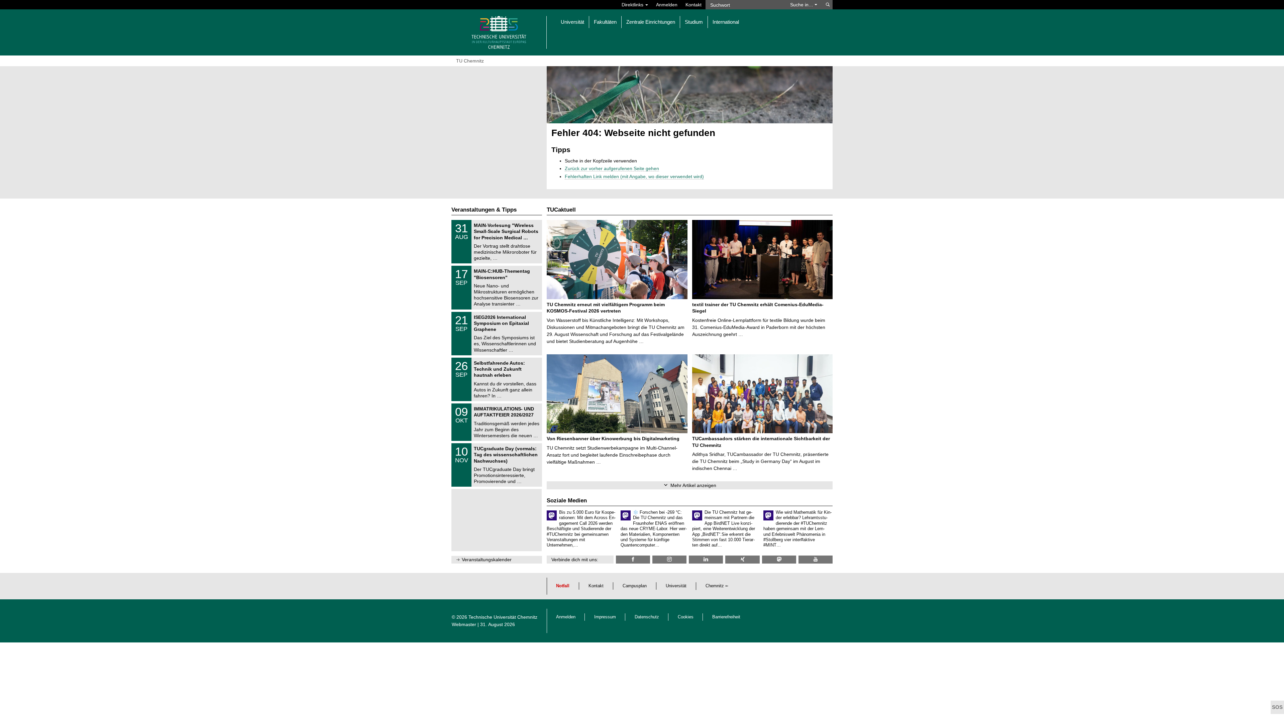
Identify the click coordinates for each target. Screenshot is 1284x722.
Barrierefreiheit (726, 617)
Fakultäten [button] (605, 22)
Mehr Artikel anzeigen (693, 485)
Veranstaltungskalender (487, 559)
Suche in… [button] (802, 4)
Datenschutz (647, 617)
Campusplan (635, 586)
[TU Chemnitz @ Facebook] (633, 559)
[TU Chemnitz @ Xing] (742, 559)
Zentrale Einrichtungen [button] (650, 22)
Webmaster (464, 624)
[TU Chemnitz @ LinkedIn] (706, 559)
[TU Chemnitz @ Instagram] (669, 559)
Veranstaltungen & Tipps (484, 210)
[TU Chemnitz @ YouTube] (815, 559)
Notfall (562, 586)
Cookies (685, 617)
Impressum (605, 617)
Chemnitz (715, 586)
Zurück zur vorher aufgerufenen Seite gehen (612, 168)
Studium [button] (694, 22)
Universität (676, 586)
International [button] (726, 22)
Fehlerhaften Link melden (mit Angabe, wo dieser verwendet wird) (634, 176)
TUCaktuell (561, 210)
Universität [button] (572, 22)
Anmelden (666, 4)
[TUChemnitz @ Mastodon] (779, 559)
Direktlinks (633, 4)
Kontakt (693, 4)
